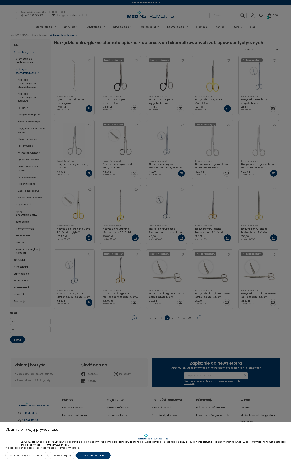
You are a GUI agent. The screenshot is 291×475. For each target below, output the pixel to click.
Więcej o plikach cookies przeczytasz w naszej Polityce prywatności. (42, 447)
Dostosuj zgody (61, 455)
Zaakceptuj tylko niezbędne (26, 455)
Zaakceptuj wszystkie (93, 455)
